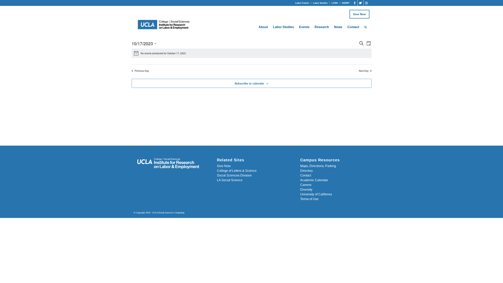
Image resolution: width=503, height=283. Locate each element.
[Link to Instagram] (366, 3)
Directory (306, 170)
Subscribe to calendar (249, 83)
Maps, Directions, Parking (318, 166)
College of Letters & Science (237, 170)
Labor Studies (320, 3)
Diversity (306, 189)
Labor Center (302, 3)
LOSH (335, 3)
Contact (305, 175)
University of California (316, 194)
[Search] (365, 27)
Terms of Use (309, 199)
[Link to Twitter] (360, 3)
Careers (305, 185)
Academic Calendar (314, 180)
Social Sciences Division (234, 175)
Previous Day (142, 70)
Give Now (359, 14)
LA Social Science (229, 180)
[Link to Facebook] (354, 3)
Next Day (364, 70)
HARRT (346, 3)
